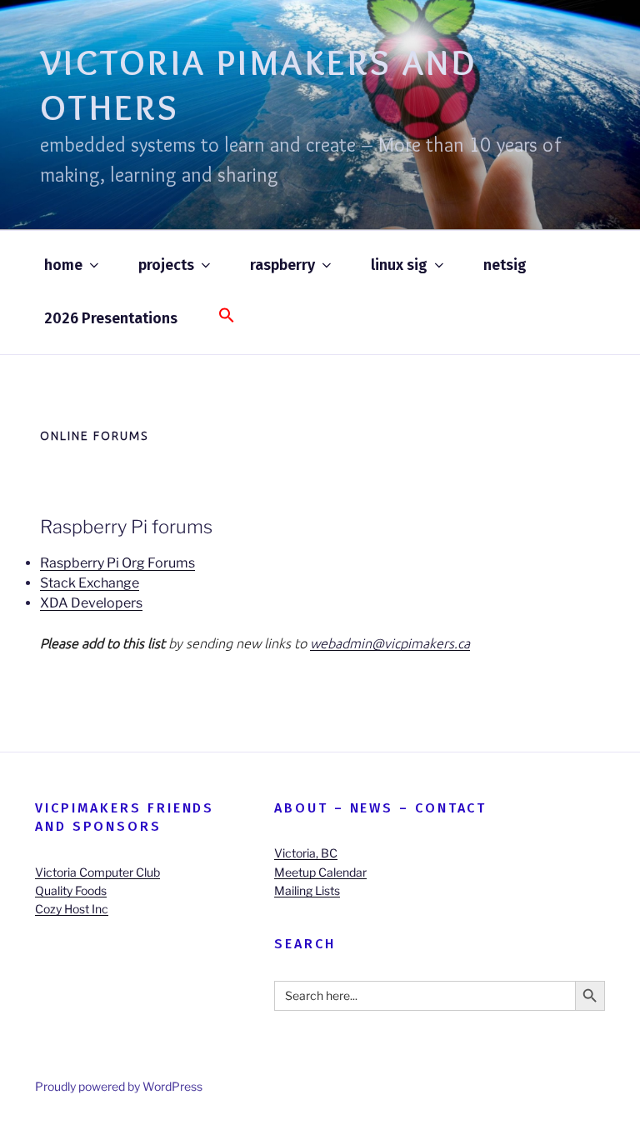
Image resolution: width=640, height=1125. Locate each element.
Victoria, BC (306, 853)
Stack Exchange (89, 583)
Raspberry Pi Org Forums (117, 563)
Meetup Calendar (320, 872)
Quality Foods (71, 890)
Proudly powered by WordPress (118, 1086)
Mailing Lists (307, 890)
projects (166, 265)
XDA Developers (91, 603)
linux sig (399, 265)
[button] (226, 316)
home (63, 265)
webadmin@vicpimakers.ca (390, 643)
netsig (505, 265)
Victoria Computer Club (97, 872)
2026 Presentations (111, 318)
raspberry (282, 265)
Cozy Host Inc (71, 909)
